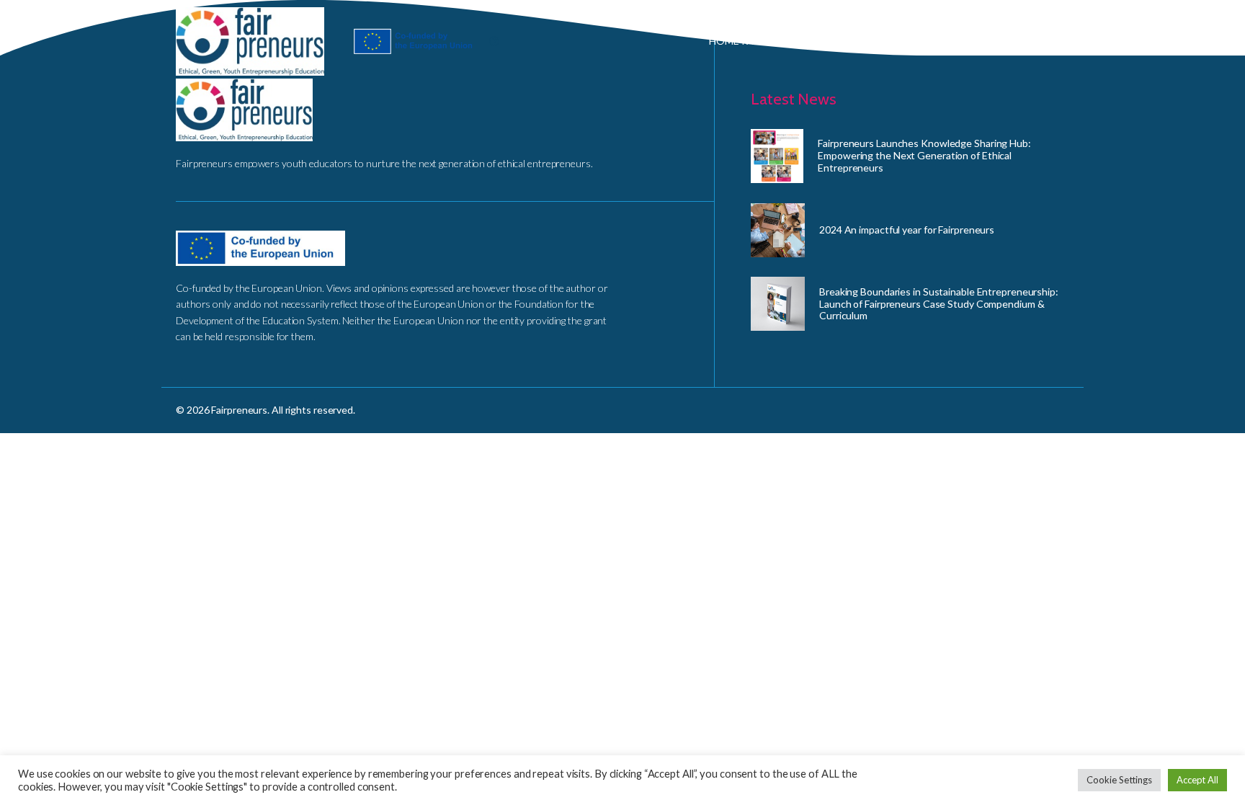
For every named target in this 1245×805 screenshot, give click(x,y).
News (1134, 41)
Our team (959, 41)
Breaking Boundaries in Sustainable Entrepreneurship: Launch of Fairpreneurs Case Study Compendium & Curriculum (938, 303)
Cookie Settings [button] (1119, 780)
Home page (738, 41)
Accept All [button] (1197, 780)
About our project (850, 41)
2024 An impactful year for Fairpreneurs (906, 229)
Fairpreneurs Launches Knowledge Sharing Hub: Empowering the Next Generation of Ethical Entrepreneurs (924, 155)
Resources (1044, 41)
